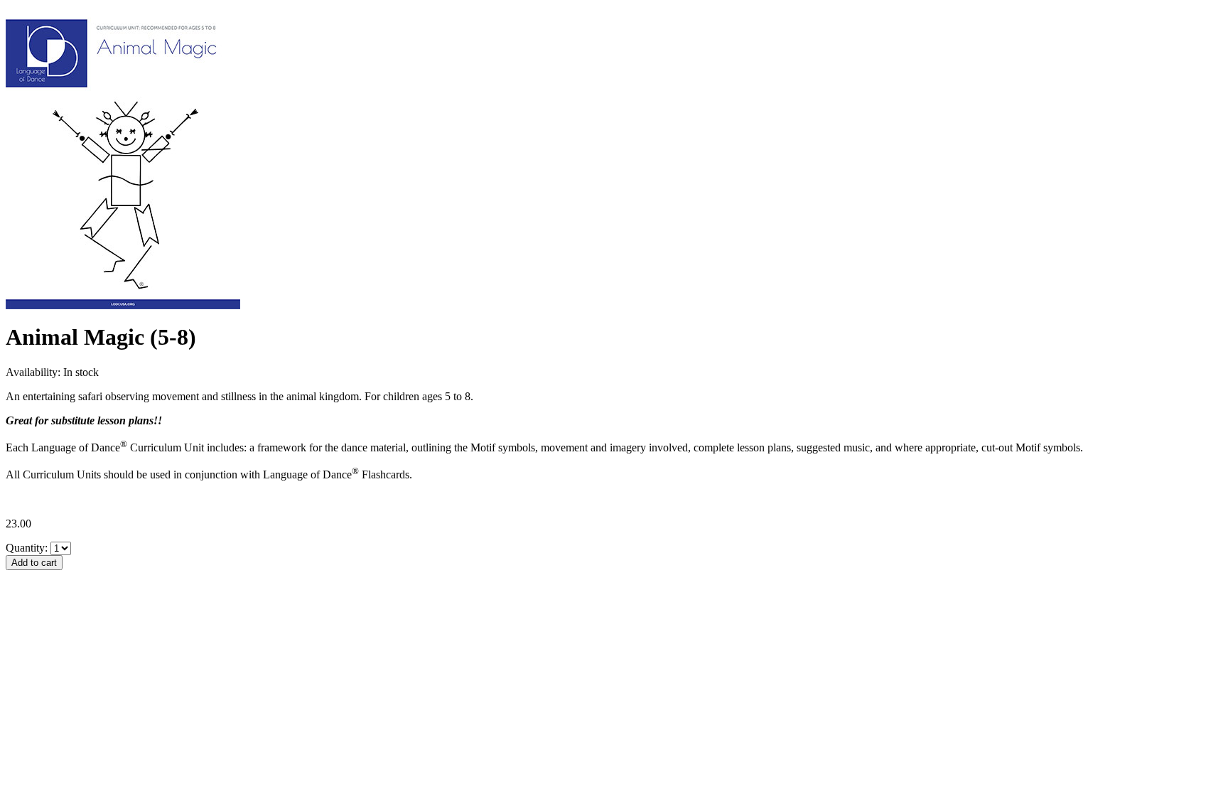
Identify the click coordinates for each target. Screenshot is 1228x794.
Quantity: (27, 548)
